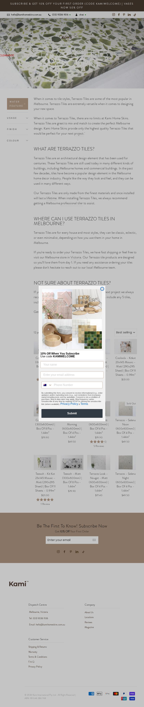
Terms (84, 403)
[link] (72, 319)
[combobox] (47, 385)
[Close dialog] (102, 289)
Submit (72, 413)
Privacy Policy (69, 403)
